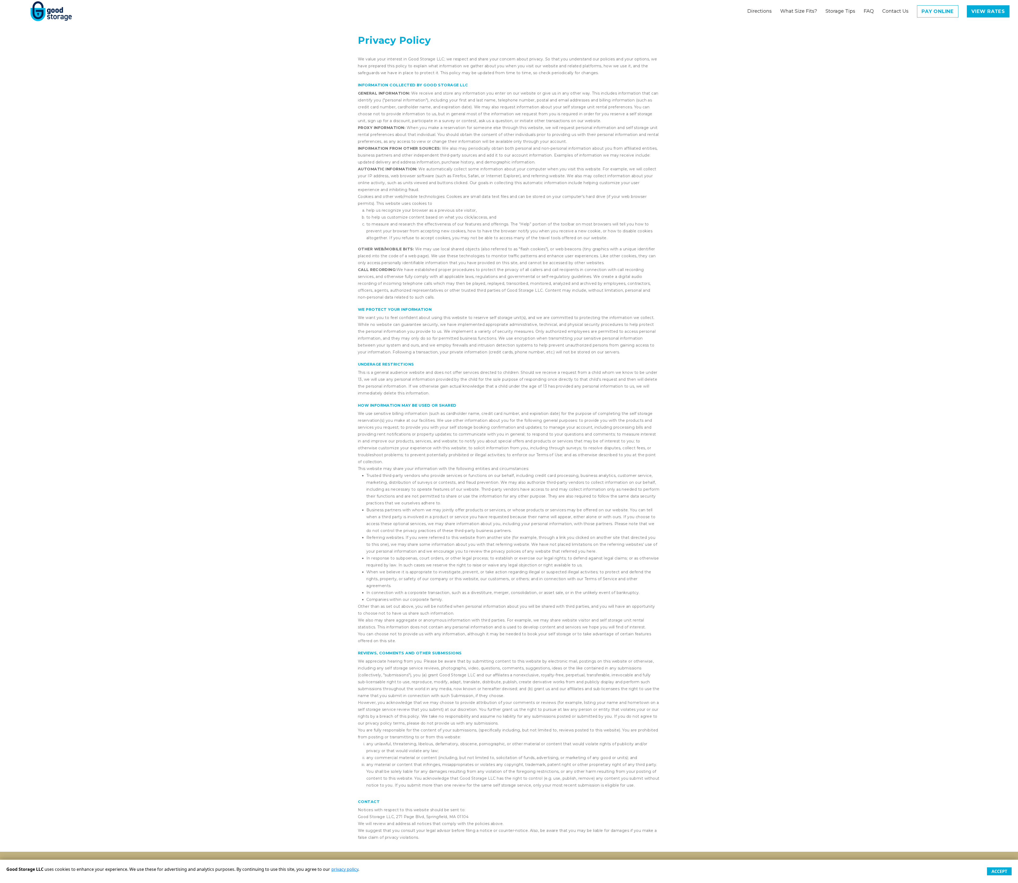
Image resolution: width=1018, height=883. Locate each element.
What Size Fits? (798, 11)
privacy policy (344, 869)
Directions (759, 11)
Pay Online (938, 11)
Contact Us (895, 11)
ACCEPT (999, 871)
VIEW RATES (988, 11)
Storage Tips (840, 11)
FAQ (869, 11)
